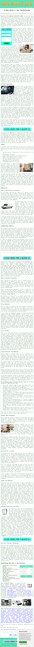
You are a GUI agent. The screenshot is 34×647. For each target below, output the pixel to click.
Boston (18, 622)
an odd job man (27, 592)
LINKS (21, 7)
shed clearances (11, 593)
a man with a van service (13, 48)
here (2, 625)
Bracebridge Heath (5, 617)
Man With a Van (8, 638)
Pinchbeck (30, 616)
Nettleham (19, 616)
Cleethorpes (14, 618)
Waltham (24, 618)
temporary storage (5, 586)
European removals (13, 596)
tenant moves (10, 522)
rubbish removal (12, 587)
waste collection (12, 520)
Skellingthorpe (11, 610)
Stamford (14, 609)
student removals (26, 590)
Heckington (15, 614)
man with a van (9, 18)
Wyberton (3, 622)
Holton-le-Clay (9, 615)
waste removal (4, 520)
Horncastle (25, 610)
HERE (6, 476)
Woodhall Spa (29, 620)
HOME (18, 7)
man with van (18, 89)
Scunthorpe (27, 261)
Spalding (18, 617)
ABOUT (23, 7)
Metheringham (9, 622)
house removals (10, 592)
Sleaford (24, 611)
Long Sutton (9, 620)
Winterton (19, 610)
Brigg (20, 618)
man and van (22, 29)
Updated (12, 638)
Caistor (25, 621)
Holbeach (3, 615)
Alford (14, 622)
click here (4, 558)
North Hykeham (19, 621)
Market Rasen (22, 620)
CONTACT (26, 7)
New (4, 638)
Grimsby (24, 616)
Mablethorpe (29, 614)
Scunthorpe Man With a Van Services (13, 563)
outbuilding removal (11, 591)
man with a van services (25, 146)
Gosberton (30, 621)
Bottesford (27, 609)
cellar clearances (27, 593)
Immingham (28, 622)
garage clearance (22, 586)
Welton (7, 616)
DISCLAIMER (31, 7)
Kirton (21, 622)
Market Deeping (4, 621)
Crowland (13, 616)
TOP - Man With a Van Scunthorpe (8, 629)
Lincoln (13, 617)
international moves (25, 514)
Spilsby (18, 609)
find (5, 545)
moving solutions (5, 560)
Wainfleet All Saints (27, 617)
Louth (22, 609)
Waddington (3, 614)
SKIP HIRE (10, 590)
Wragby (8, 611)
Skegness (16, 615)
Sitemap (2, 638)
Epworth (2, 618)
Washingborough (22, 614)
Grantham (9, 614)
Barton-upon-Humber (16, 611)
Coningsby (8, 618)
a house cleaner (27, 591)
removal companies (20, 370)
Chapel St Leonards (24, 615)
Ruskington (11, 621)
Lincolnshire (28, 608)
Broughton (15, 620)
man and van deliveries (15, 512)
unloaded (20, 219)
